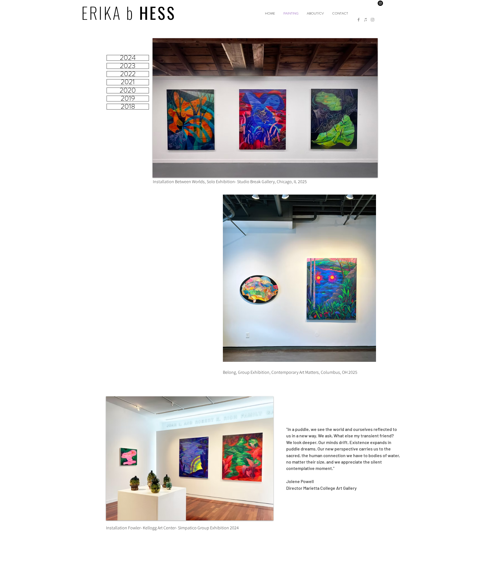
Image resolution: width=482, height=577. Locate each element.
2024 (128, 57)
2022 (128, 74)
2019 (128, 98)
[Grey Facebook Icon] (358, 19)
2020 (128, 90)
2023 (128, 66)
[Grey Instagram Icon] (372, 19)
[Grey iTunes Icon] (365, 19)
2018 (128, 106)
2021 (128, 82)
